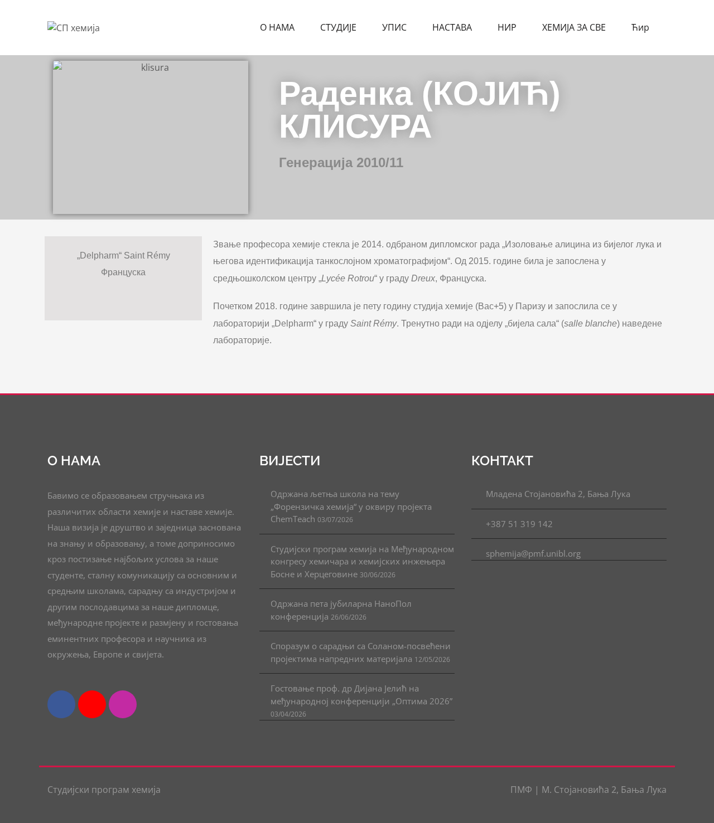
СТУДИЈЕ (339, 27)
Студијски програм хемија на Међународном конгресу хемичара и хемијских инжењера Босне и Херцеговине (362, 561)
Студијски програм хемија (104, 789)
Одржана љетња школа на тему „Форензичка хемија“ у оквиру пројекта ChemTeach (351, 506)
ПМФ (522, 789)
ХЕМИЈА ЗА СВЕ (575, 27)
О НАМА (278, 27)
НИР (508, 27)
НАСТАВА (453, 27)
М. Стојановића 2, (580, 789)
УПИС (395, 27)
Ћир (641, 27)
